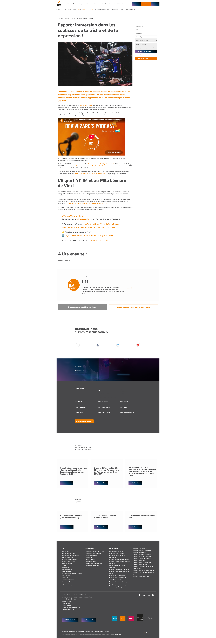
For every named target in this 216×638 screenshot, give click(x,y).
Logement (88, 557)
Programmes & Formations (83, 631)
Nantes (81, 597)
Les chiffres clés (67, 572)
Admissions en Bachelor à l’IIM (94, 551)
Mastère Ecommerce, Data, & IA (119, 570)
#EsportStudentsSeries (73, 216)
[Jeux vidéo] (107, 395)
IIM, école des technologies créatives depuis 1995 (70, 561)
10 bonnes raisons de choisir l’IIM (72, 574)
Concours (70, 463)
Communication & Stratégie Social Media (101, 164)
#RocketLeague (69, 227)
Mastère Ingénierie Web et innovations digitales (117, 579)
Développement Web (81, 174)
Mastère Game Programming (142, 562)
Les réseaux (65, 568)
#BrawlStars (99, 224)
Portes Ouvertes (90, 559)
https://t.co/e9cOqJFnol (76, 235)
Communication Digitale (98, 174)
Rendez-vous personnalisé (93, 564)
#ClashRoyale (112, 224)
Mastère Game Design (140, 564)
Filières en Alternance (68, 582)
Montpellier (88, 597)
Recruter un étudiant (68, 580)
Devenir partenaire (67, 557)
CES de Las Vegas (86, 105)
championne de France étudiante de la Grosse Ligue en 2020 (86, 204)
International (66, 551)
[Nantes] (130, 394)
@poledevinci (83, 219)
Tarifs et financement (92, 566)
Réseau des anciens (68, 586)
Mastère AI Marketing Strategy (119, 559)
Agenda (64, 566)
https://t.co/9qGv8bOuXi (101, 235)
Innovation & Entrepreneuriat (70, 555)
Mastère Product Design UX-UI (142, 558)
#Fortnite (110, 227)
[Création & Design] (107, 393)
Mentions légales (99, 631)
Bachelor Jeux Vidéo (139, 552)
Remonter (149, 633)
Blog (92, 631)
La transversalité (67, 570)
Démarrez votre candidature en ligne (82, 307)
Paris (75, 597)
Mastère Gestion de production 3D (143, 570)
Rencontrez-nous (90, 562)
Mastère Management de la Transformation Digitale (90, 166)
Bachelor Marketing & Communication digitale (116, 552)
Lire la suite (66, 483)
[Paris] (130, 389)
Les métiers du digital (68, 553)
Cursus (138, 463)
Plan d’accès (65, 631)
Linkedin (129, 288)
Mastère (143, 463)
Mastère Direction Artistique (142, 554)
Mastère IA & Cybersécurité (117, 576)
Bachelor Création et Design (142, 550)
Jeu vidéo (67, 18)
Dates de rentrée (67, 564)
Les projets (65, 578)
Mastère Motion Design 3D (141, 576)
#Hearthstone (85, 227)
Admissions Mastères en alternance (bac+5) (93, 554)
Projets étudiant (79, 463)
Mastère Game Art (139, 560)
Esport (74, 18)
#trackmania (99, 227)
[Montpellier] (130, 391)
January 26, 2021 (99, 240)
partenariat (105, 463)
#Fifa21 (88, 224)
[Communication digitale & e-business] (107, 397)
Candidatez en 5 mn (142, 58)
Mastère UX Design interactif (142, 556)
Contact (107, 631)
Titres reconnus (66, 576)
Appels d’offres (66, 584)
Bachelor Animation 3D (140, 548)
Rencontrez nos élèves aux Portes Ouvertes (133, 307)
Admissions (72, 631)
